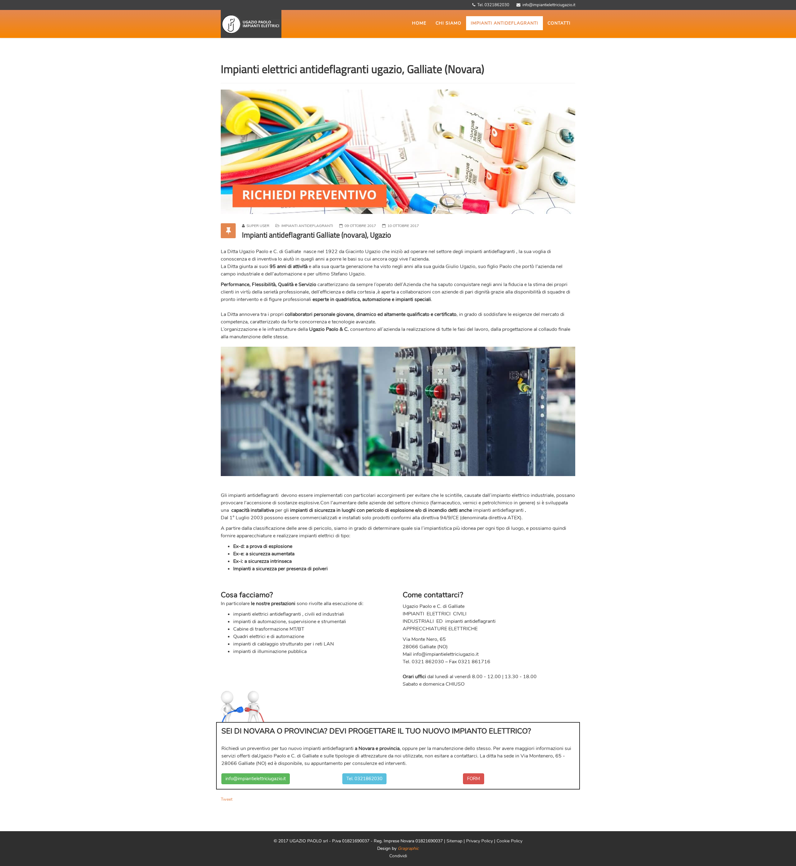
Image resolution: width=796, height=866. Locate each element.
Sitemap (454, 841)
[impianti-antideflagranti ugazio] (277, 24)
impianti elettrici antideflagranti (267, 614)
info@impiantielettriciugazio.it (446, 654)
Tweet (227, 799)
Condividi (398, 856)
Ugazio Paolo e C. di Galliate (270, 251)
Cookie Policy (509, 841)
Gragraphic (408, 848)
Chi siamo (448, 23)
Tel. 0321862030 (364, 779)
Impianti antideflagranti (504, 23)
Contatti (559, 23)
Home (419, 23)
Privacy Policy (480, 841)
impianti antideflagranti (490, 251)
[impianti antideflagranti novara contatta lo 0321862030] (398, 152)
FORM (473, 779)
